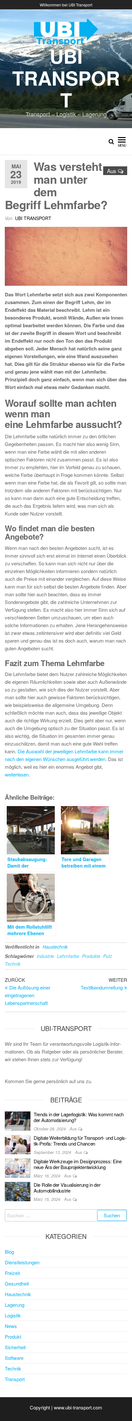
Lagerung (14, 1304)
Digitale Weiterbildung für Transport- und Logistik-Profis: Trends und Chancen (80, 1140)
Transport (15, 1379)
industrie (45, 956)
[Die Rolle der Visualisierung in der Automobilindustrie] (17, 1190)
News (11, 1326)
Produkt (13, 1336)
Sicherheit (15, 1347)
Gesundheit (17, 1283)
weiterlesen (17, 774)
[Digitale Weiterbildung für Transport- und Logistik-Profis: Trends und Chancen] (17, 1143)
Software (14, 1357)
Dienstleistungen (22, 1262)
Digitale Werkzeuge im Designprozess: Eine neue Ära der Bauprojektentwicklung (78, 1164)
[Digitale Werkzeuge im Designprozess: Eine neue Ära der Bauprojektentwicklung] (17, 1167)
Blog (9, 1251)
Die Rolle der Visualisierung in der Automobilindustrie (67, 1187)
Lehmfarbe (68, 956)
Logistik (13, 1315)
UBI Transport (66, 77)
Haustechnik (55, 946)
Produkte (91, 956)
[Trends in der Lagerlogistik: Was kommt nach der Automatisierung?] (17, 1120)
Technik (13, 964)
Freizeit (12, 1272)
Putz (107, 956)
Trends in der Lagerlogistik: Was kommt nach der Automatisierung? (79, 1117)
